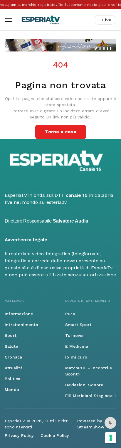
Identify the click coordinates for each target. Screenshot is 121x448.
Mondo (12, 389)
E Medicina (76, 346)
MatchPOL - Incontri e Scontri (88, 371)
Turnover (74, 335)
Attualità (14, 368)
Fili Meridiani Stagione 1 (90, 395)
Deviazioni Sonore (84, 384)
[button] (8, 19)
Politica (13, 378)
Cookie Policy (55, 435)
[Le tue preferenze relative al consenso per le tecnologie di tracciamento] (110, 437)
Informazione (19, 313)
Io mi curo (76, 357)
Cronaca (13, 357)
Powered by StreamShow (90, 423)
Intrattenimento (21, 324)
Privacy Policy (19, 435)
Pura (70, 313)
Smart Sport (78, 324)
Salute (11, 346)
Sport (10, 335)
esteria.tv (56, 202)
